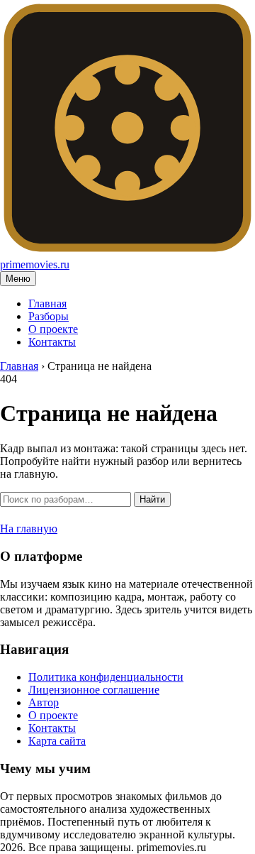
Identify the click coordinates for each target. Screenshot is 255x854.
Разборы (48, 316)
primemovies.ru (34, 264)
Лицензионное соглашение (93, 690)
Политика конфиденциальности (105, 677)
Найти (152, 499)
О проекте (53, 329)
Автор (43, 702)
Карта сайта (57, 741)
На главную (28, 528)
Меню (18, 278)
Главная (47, 303)
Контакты (52, 342)
